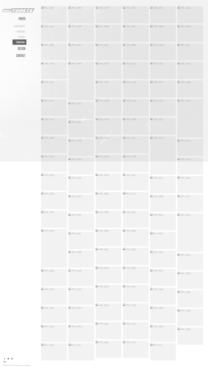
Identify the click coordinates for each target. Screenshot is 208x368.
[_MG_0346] (190, 317)
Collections (20, 42)
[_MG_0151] (136, 144)
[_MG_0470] (81, 184)
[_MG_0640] (54, 200)
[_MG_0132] (163, 126)
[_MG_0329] (163, 296)
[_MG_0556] (81, 129)
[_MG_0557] (136, 33)
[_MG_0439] (108, 182)
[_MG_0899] (190, 33)
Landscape (21, 31)
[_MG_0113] (54, 126)
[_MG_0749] (136, 14)
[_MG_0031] (190, 147)
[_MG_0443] (190, 14)
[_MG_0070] (163, 107)
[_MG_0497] (190, 184)
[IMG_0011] (163, 352)
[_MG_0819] (81, 221)
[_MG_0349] (136, 312)
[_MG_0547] (54, 296)
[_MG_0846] (136, 237)
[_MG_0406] (190, 336)
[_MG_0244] (136, 107)
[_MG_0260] (81, 81)
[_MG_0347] (54, 314)
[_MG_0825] (190, 232)
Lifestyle (21, 37)
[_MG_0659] (108, 200)
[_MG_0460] (108, 14)
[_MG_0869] (108, 33)
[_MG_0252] (163, 70)
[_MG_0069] (190, 89)
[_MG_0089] (136, 126)
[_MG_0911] (81, 240)
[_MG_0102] (81, 110)
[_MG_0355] (108, 330)
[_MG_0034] (136, 70)
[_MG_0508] (81, 33)
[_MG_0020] (163, 155)
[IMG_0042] (54, 14)
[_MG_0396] (163, 314)
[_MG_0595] (54, 277)
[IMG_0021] (81, 352)
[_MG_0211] (54, 107)
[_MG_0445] (81, 277)
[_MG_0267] (108, 70)
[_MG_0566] (54, 144)
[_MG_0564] (136, 256)
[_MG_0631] (163, 14)
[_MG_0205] (54, 70)
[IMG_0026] (163, 240)
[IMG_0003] (54, 352)
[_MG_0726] (54, 219)
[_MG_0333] (54, 333)
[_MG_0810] (136, 219)
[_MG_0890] (108, 237)
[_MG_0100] (163, 89)
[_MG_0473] (163, 184)
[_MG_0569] (136, 51)
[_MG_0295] (54, 182)
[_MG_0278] (136, 163)
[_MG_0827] (54, 248)
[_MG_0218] (108, 89)
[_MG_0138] (108, 126)
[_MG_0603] (108, 144)
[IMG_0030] (136, 200)
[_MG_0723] (163, 277)
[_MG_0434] (190, 261)
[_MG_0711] (190, 203)
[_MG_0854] (54, 51)
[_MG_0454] (108, 51)
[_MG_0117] (54, 89)
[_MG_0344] (108, 312)
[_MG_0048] (108, 163)
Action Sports (19, 26)
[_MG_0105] (190, 70)
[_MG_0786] (108, 219)
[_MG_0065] (81, 166)
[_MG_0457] (54, 33)
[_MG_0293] (190, 166)
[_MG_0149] (54, 163)
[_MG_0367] (81, 314)
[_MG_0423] (136, 349)
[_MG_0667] (81, 203)
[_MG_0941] (136, 293)
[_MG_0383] (81, 333)
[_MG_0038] (108, 107)
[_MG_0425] (163, 333)
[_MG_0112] (190, 51)
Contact (20, 55)
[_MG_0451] (136, 182)
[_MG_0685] (163, 203)
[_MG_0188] (81, 259)
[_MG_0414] (81, 51)
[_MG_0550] (108, 349)
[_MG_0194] (108, 256)
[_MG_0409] (163, 51)
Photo (22, 19)
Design (21, 48)
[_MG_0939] (108, 274)
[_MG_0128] (136, 89)
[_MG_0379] (190, 299)
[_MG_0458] (163, 33)
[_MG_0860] (81, 14)
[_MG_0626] (190, 280)
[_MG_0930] (163, 221)
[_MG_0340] (81, 296)
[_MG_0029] (81, 147)
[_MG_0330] (136, 330)
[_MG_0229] (190, 118)
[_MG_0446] (108, 293)
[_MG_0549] (136, 274)
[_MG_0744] (163, 259)
